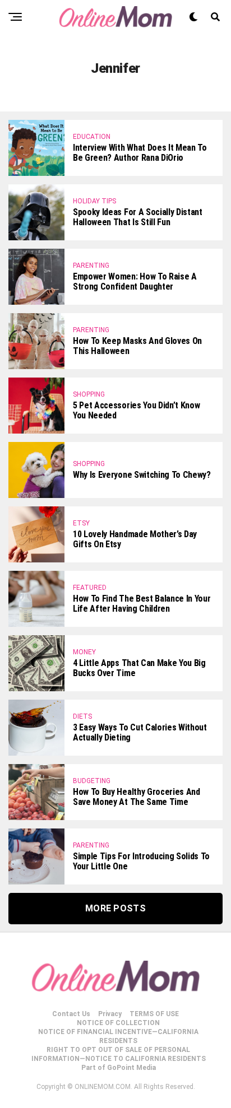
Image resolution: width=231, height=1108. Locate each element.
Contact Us (71, 1014)
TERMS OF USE (154, 1014)
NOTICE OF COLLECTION (118, 1023)
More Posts (115, 908)
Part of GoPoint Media (118, 1068)
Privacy (110, 1014)
